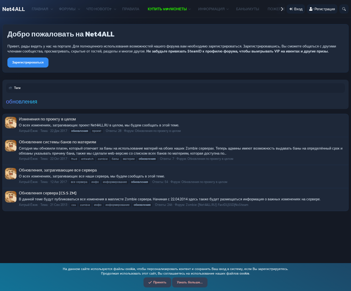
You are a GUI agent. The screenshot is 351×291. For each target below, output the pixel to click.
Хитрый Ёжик (28, 131)
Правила (130, 9)
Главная (40, 9)
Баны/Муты (247, 9)
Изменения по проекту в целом (47, 119)
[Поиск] (344, 9)
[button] (52, 9)
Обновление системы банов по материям (57, 142)
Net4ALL (13, 9)
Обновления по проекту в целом (158, 131)
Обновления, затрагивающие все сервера (58, 170)
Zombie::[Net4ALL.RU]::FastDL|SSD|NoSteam (217, 205)
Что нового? (99, 9)
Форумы (67, 9)
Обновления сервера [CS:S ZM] (47, 193)
